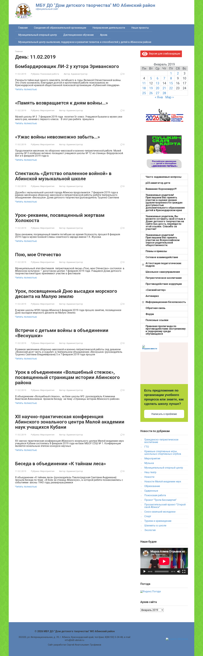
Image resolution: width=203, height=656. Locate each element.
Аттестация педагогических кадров (163, 264)
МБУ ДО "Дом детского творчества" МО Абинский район (95, 5)
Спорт (147, 516)
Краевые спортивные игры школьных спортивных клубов (162, 452)
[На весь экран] (183, 571)
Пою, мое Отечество (38, 254)
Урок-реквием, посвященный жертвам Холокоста (60, 217)
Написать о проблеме (164, 414)
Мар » (169, 97)
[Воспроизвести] (144, 571)
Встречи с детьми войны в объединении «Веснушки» (61, 333)
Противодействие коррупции (164, 283)
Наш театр (150, 472)
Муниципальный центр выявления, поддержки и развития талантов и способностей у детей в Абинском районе (84, 42)
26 (151, 93)
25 (144, 93)
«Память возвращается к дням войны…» (61, 103)
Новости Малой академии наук (162, 481)
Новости (149, 476)
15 (171, 83)
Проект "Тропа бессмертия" (160, 499)
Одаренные (151, 490)
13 (157, 83)
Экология (150, 530)
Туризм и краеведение (157, 520)
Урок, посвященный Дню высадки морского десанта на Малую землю (66, 293)
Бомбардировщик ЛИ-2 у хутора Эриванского (67, 66)
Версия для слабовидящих (164, 53)
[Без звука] (178, 571)
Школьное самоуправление (163, 271)
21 (164, 88)
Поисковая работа (49, 74)
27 (157, 93)
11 (144, 83)
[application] (164, 561)
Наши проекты (140, 27)
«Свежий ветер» (156, 289)
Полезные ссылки (157, 320)
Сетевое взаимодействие (162, 257)
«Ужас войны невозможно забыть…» (57, 137)
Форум (150, 314)
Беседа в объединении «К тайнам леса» (60, 463)
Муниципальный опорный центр (37, 34)
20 (157, 88)
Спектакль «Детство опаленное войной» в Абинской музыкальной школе (63, 176)
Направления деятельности (108, 27)
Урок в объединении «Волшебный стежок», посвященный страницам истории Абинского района (67, 377)
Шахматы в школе (155, 525)
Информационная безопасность (166, 302)
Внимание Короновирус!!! (161, 188)
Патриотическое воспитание (164, 277)
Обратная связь (155, 308)
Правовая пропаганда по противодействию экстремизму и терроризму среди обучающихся (166, 330)
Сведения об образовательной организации (60, 27)
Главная (23, 27)
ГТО (146, 446)
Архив (103, 34)
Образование (152, 486)
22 (171, 88)
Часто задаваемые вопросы (163, 176)
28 (164, 93)
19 (151, 88)
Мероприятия (47, 110)
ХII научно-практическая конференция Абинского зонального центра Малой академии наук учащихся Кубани (69, 422)
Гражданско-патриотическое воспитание (161, 441)
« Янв (159, 97)
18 (144, 88)
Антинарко (152, 296)
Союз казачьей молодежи (159, 511)
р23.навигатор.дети (158, 182)
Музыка (149, 463)
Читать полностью (26, 89)
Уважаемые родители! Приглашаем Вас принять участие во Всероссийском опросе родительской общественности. (163, 240)
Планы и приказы (156, 251)
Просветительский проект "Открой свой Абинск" (165, 506)
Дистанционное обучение (78, 34)
